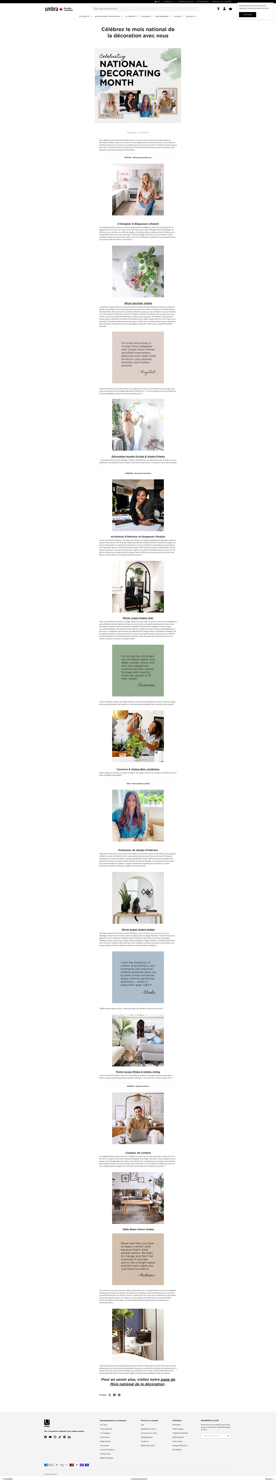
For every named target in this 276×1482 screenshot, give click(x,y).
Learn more (247, 15)
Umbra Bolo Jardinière (145, 769)
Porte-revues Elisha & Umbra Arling (138, 1072)
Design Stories (105, 1441)
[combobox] (145, 8)
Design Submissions (179, 1445)
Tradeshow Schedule (180, 1433)
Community (104, 1445)
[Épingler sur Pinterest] (119, 1395)
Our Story (103, 1425)
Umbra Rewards (106, 1429)
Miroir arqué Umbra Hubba (138, 930)
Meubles (190, 16)
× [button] (271, 4)
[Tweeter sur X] (109, 1395)
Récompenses (203, 1)
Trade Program (178, 1429)
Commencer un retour (149, 1433)
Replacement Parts (148, 1445)
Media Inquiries (178, 1437)
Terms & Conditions (107, 1449)
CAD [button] (158, 1)
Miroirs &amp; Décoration (107, 16)
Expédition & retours (148, 1429)
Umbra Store (105, 1437)
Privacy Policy (105, 1454)
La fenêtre (130, 16)
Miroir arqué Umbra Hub (138, 618)
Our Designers (105, 1433)
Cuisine (177, 16)
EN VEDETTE (84, 16)
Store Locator (177, 1441)
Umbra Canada (52, 1474)
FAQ (142, 1425)
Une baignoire (162, 16)
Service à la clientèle (222, 1)
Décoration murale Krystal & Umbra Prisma (138, 456)
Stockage (145, 16)
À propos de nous (186, 1)
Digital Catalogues (106, 1458)
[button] (230, 8)
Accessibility (176, 1449)
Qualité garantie (147, 1437)
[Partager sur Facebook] (114, 1395)
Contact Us (145, 1441)
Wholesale (176, 1425)
